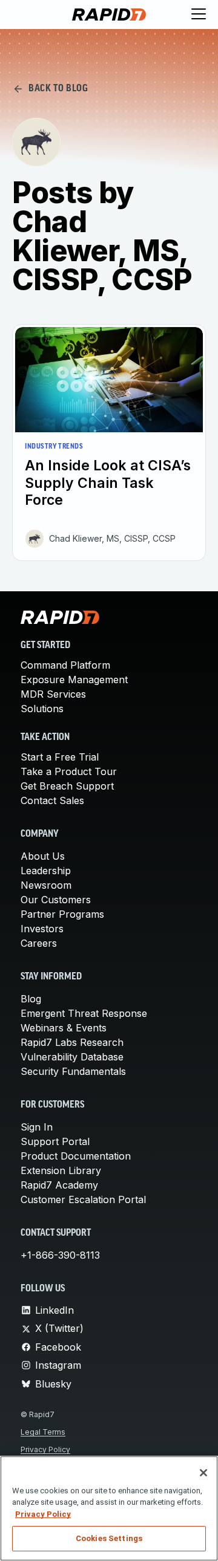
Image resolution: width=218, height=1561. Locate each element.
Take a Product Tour (69, 771)
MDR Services (53, 694)
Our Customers (56, 900)
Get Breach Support (67, 786)
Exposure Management (74, 679)
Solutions (42, 709)
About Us (43, 856)
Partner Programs (62, 914)
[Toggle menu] (198, 14)
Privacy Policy (45, 1449)
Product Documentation (76, 1156)
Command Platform (65, 665)
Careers (39, 943)
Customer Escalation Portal (83, 1199)
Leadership (46, 871)
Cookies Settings (109, 1538)
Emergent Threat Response (84, 1013)
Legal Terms (43, 1431)
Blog (31, 999)
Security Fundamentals (73, 1071)
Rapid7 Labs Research (72, 1042)
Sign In (37, 1127)
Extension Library (61, 1170)
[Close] (203, 1472)
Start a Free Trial (60, 757)
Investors (42, 929)
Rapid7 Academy (59, 1185)
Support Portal (55, 1141)
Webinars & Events (64, 1028)
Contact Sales (52, 800)
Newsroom (46, 885)
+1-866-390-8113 (60, 1255)
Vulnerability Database (72, 1057)
